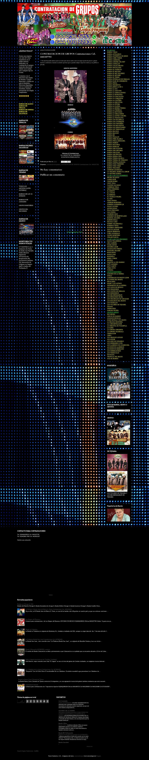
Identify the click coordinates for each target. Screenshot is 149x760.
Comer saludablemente (65, 703)
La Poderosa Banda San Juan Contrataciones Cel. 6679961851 (44, 639)
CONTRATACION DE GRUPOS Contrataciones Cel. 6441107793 (80, 164)
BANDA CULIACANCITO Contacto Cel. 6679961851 (73, 734)
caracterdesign (78, 756)
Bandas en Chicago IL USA (25, 604)
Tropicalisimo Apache (32, 685)
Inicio (72, 227)
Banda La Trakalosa (31, 629)
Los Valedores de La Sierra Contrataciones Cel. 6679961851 (43, 669)
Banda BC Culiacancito (66, 733)
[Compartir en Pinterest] (70, 162)
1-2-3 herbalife (63, 701)
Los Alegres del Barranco (33, 619)
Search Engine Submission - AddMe (27, 751)
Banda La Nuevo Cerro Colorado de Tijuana (31, 679)
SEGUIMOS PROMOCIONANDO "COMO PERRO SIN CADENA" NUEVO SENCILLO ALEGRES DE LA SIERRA (73, 714)
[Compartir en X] (66, 162)
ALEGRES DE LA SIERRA (67, 710)
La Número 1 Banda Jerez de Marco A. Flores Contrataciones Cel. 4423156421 (49, 609)
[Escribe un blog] (64, 162)
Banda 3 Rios (63, 723)
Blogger (98, 756)
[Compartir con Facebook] (68, 162)
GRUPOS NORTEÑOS (26, 205)
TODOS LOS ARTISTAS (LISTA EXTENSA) (25, 188)
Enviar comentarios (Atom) (75, 232)
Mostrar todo (90, 746)
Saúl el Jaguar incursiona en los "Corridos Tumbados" (41, 659)
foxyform (51, 594)
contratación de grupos (53, 164)
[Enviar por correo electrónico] (62, 162)
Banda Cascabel (64, 742)
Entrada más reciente (48, 227)
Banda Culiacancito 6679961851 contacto (38, 649)
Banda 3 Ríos (62, 725)
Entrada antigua (95, 227)
